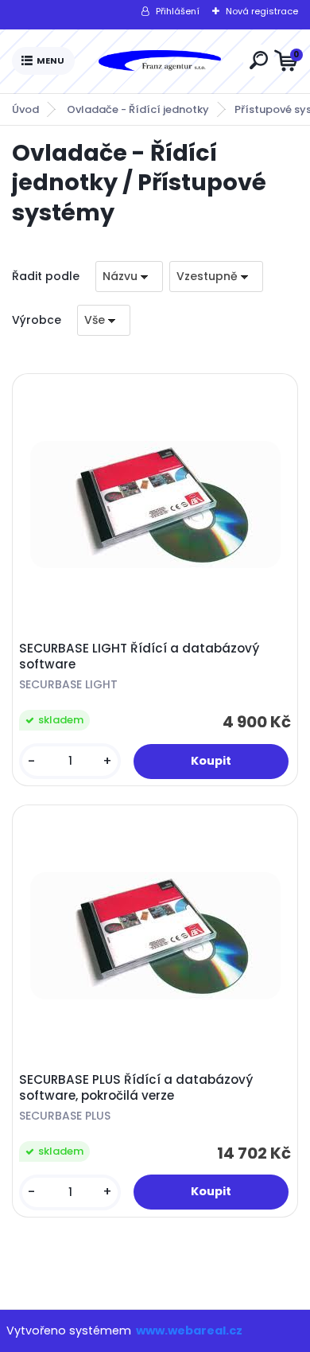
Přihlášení (178, 11)
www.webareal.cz (189, 1330)
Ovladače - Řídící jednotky (138, 109)
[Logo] (159, 61)
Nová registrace (262, 11)
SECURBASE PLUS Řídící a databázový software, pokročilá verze (136, 1088)
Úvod (25, 109)
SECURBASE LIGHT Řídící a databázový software (139, 656)
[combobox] (129, 276)
